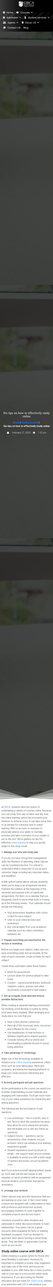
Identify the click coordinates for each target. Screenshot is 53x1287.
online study (37, 1280)
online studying (23, 1062)
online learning (18, 842)
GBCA (7, 807)
